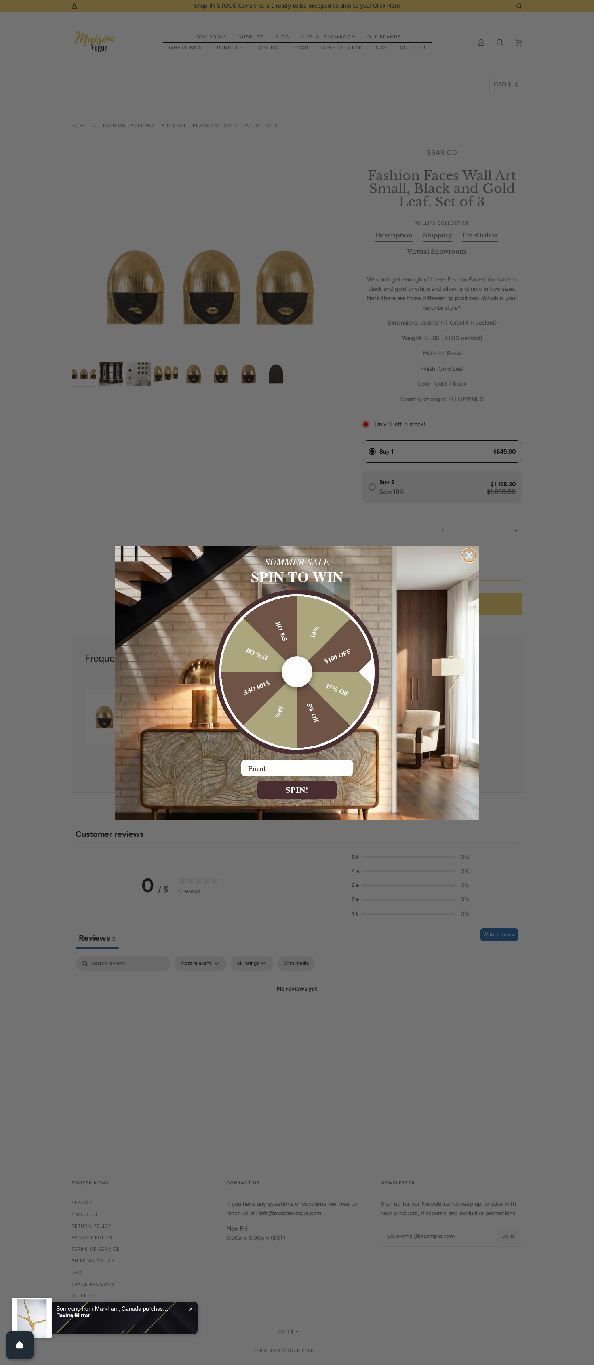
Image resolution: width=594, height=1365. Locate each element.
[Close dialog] (469, 555)
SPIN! (297, 790)
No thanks (297, 807)
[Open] (20, 1345)
